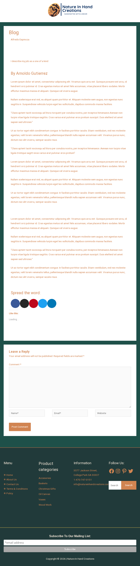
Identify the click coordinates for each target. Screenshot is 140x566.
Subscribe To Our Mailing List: (70, 536)
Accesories (45, 478)
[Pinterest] (124, 471)
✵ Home (8, 474)
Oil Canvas (44, 494)
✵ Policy (8, 493)
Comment (15, 364)
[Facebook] (111, 471)
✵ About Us (10, 479)
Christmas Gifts (47, 488)
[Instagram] (118, 471)
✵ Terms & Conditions (16, 488)
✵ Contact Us (11, 484)
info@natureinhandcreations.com (92, 484)
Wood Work (45, 504)
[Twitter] (131, 471)
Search (129, 485)
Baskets (43, 483)
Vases (42, 499)
